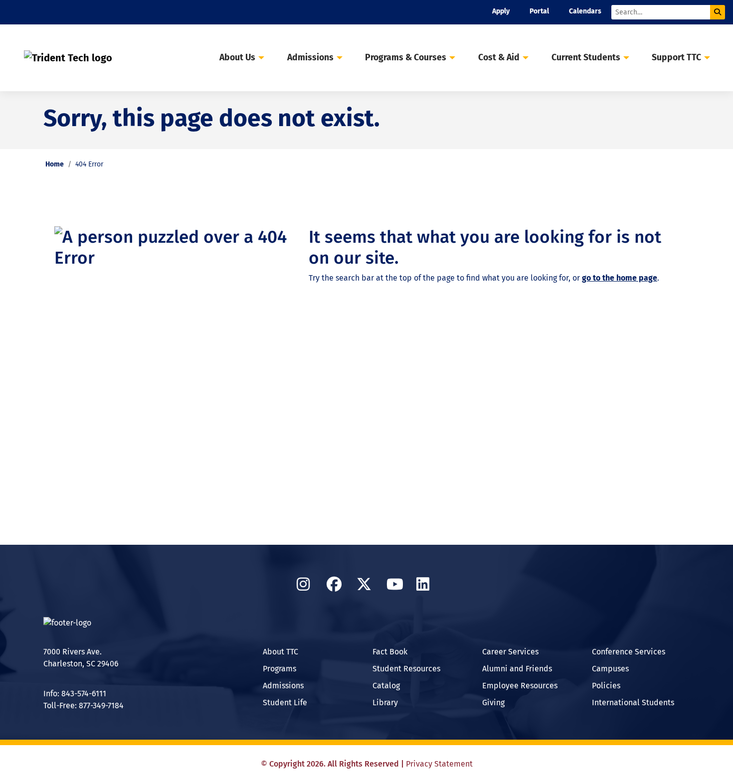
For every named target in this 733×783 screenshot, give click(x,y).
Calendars (585, 11)
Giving (493, 702)
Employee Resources (519, 685)
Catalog (386, 685)
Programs (279, 668)
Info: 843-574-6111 (74, 693)
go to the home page (619, 278)
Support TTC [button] (676, 57)
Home (54, 164)
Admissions (283, 685)
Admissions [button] (310, 57)
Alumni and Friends (517, 668)
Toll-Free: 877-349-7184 (83, 705)
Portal (539, 11)
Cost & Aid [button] (499, 57)
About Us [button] (237, 57)
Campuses (610, 668)
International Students (633, 702)
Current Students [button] (585, 57)
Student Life (285, 702)
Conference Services (628, 651)
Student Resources (406, 668)
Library (385, 702)
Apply (501, 11)
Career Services (510, 651)
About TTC (280, 651)
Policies (606, 685)
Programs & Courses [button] (405, 57)
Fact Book (389, 651)
